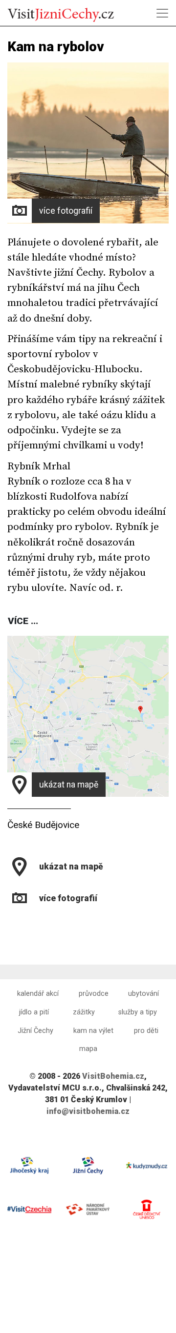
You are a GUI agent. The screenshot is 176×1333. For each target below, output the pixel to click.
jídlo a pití (34, 1012)
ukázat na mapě (68, 784)
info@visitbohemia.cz (88, 1111)
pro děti (146, 1031)
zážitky (84, 1012)
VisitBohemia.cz (113, 1076)
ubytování (143, 994)
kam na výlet (93, 1031)
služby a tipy (137, 1012)
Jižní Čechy (35, 1031)
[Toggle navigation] (162, 13)
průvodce (94, 994)
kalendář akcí (38, 994)
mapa (88, 1049)
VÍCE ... (23, 620)
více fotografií (65, 211)
